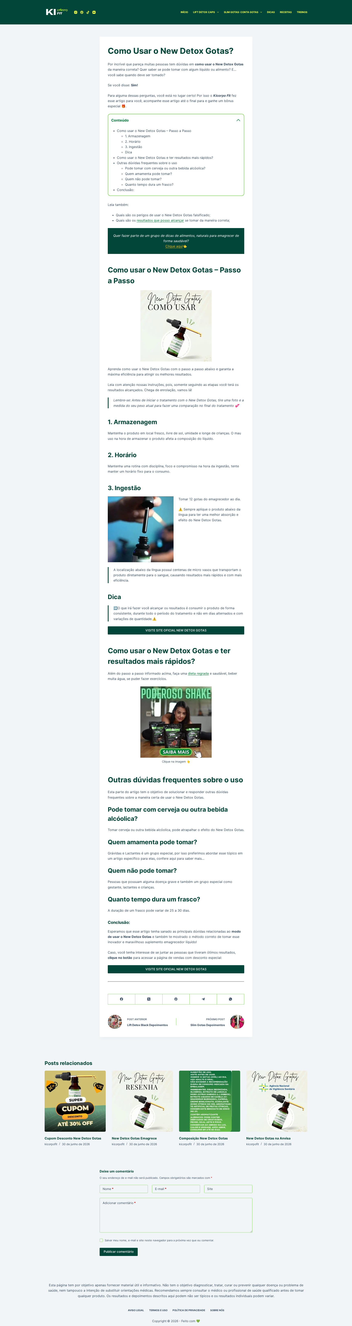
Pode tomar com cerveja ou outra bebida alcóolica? (165, 168)
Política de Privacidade (189, 1310)
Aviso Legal (136, 1310)
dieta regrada (198, 673)
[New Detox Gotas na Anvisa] (276, 1101)
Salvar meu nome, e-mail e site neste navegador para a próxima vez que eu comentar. (159, 1240)
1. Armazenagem (137, 136)
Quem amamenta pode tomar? (148, 174)
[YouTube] (94, 12)
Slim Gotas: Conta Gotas (241, 12)
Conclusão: (125, 190)
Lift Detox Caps (204, 12)
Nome (108, 1189)
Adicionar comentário (119, 1203)
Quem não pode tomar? (143, 179)
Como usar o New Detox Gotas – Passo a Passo (154, 131)
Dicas (271, 12)
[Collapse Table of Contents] (238, 120)
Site (210, 1189)
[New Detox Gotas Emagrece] (142, 1101)
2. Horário (133, 141)
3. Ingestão (133, 147)
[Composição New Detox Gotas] (209, 1101)
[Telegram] (203, 999)
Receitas (286, 12)
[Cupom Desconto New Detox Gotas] (75, 1101)
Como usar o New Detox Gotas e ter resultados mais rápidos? (165, 158)
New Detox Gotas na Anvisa (268, 1138)
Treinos (302, 12)
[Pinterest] (81, 12)
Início (184, 12)
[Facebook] (121, 999)
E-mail (160, 1189)
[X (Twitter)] (149, 999)
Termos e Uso (158, 1310)
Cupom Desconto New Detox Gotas (73, 1138)
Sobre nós (217, 1310)
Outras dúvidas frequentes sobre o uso (147, 163)
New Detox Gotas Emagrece (134, 1138)
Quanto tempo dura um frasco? (149, 184)
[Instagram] (75, 12)
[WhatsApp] (230, 999)
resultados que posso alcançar (160, 220)
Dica (128, 152)
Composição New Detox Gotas (203, 1138)
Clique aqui (174, 246)
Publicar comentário (119, 1252)
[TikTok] (87, 12)
